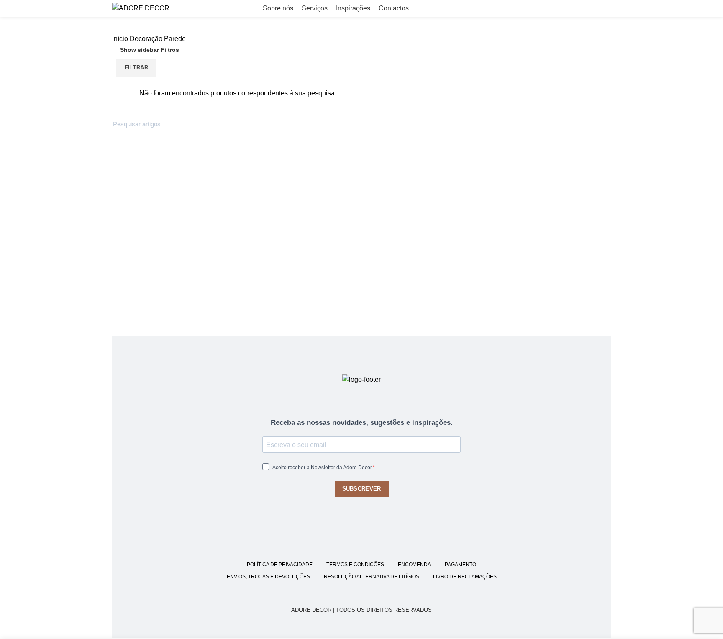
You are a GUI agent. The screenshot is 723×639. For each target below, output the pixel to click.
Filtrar (136, 67)
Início (120, 38)
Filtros (170, 50)
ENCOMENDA (414, 564)
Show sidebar (139, 50)
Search (599, 123)
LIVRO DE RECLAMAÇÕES (465, 577)
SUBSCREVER (361, 489)
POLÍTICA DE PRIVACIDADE (280, 564)
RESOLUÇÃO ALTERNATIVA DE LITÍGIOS (371, 577)
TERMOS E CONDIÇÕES (355, 564)
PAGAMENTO (460, 564)
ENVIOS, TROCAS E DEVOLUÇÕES (268, 577)
